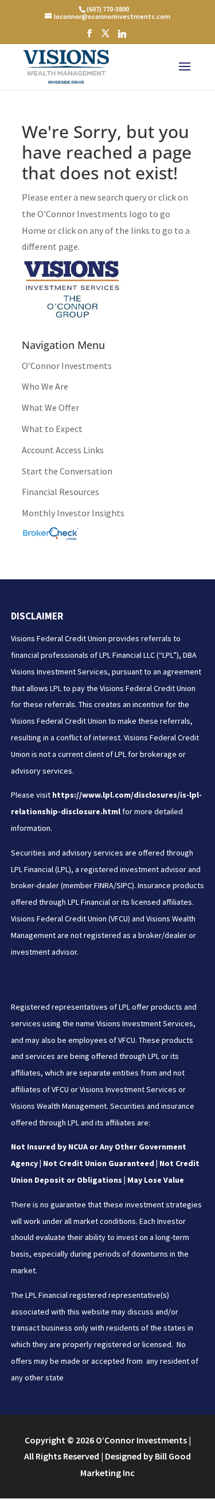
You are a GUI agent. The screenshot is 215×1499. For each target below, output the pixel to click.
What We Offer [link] (50, 407)
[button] (89, 36)
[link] (107, 9)
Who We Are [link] (45, 386)
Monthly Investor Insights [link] (73, 513)
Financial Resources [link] (60, 491)
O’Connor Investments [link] (67, 365)
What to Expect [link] (52, 428)
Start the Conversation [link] (67, 471)
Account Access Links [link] (63, 450)
